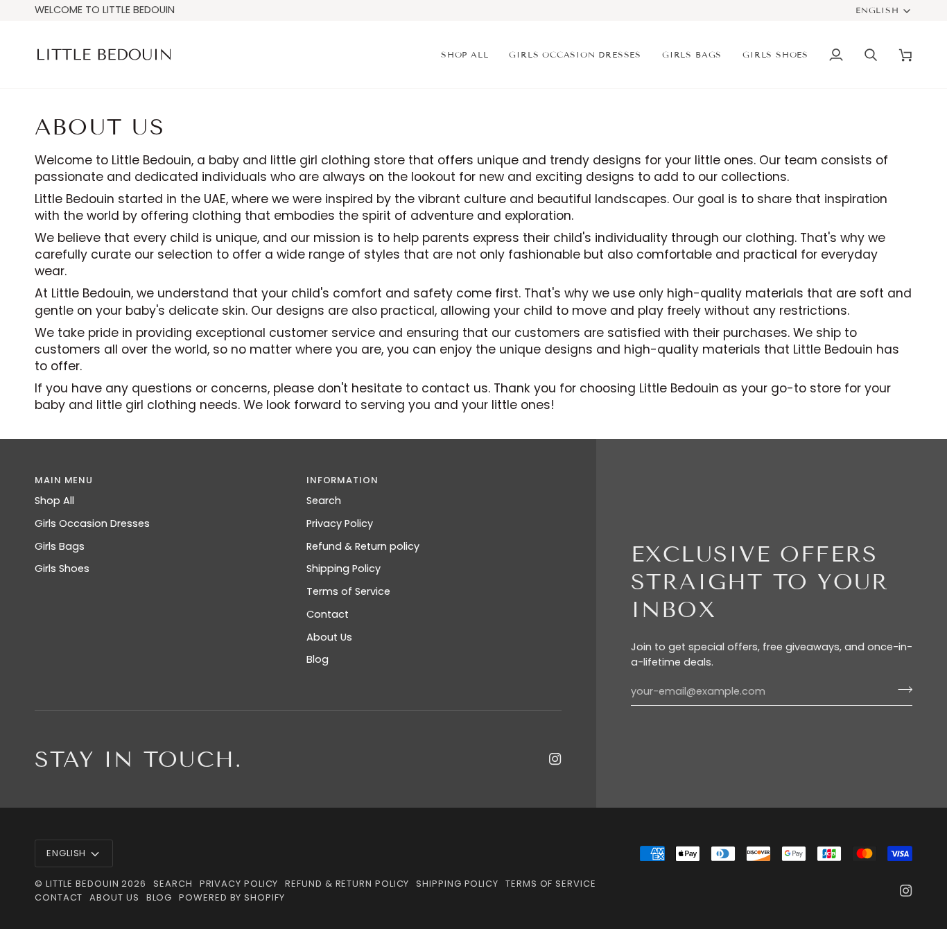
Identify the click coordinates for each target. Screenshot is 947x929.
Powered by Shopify (231, 897)
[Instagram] (555, 759)
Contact (327, 614)
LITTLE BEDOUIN (82, 883)
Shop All (54, 500)
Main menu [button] (64, 480)
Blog (317, 659)
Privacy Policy (339, 523)
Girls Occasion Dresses (92, 523)
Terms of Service (348, 591)
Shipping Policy (343, 568)
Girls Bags (60, 546)
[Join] (900, 690)
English (877, 10)
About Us (329, 637)
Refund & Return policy (362, 546)
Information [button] (342, 480)
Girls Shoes (62, 568)
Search (323, 500)
